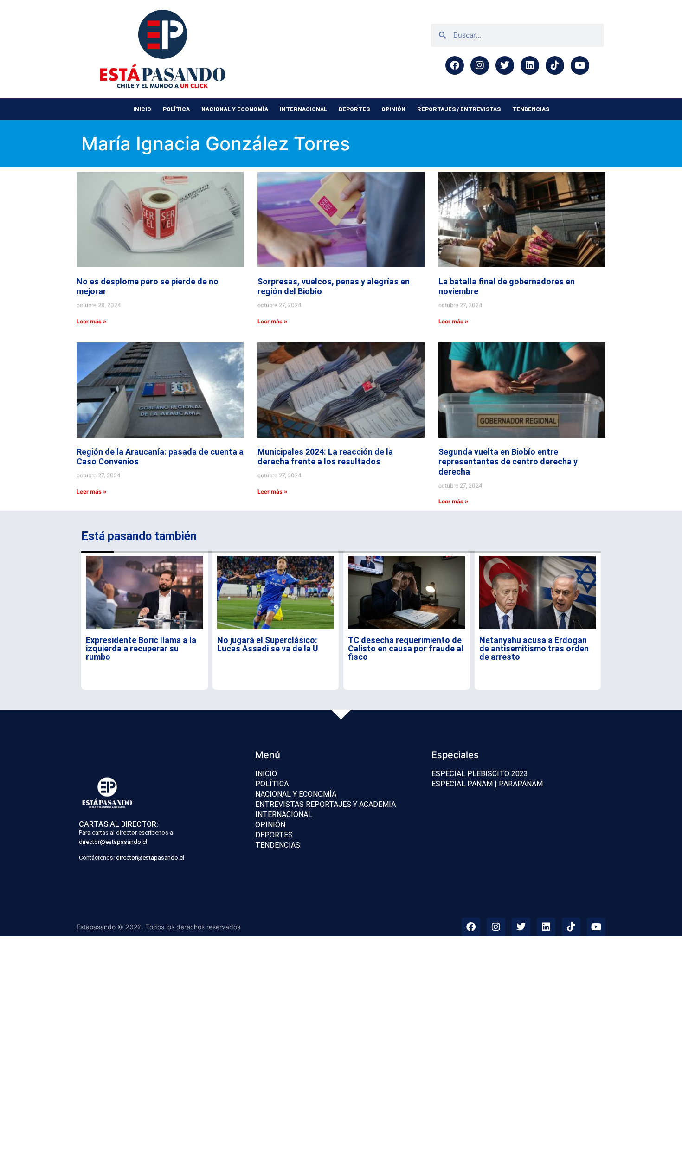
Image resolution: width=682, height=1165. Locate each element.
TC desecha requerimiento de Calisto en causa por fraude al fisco (405, 648)
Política (176, 109)
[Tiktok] (555, 65)
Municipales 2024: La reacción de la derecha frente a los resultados (325, 457)
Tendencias (530, 109)
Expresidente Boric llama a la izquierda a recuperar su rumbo (141, 648)
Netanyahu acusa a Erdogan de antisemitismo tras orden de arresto (534, 648)
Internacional (303, 109)
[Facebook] (454, 65)
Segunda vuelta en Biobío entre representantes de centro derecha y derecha (508, 461)
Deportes (354, 109)
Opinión (393, 109)
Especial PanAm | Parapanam (487, 783)
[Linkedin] (530, 65)
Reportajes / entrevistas (459, 109)
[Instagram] (479, 65)
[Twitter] (504, 65)
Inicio (142, 109)
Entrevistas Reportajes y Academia (325, 804)
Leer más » (92, 321)
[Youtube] (580, 65)
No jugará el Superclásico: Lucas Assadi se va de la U (267, 644)
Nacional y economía (234, 109)
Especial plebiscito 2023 (479, 773)
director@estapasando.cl (113, 841)
